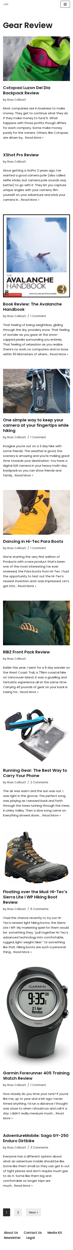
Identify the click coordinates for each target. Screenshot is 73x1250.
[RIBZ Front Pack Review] (36, 623)
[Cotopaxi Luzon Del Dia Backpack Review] (36, 58)
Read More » (34, 137)
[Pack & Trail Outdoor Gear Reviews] (6, 4)
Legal (30, 1238)
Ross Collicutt (16, 100)
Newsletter (12, 1238)
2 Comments (39, 782)
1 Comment (38, 316)
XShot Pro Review (21, 155)
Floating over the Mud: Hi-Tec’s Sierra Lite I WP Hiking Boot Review (35, 897)
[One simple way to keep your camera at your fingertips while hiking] (36, 391)
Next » (33, 1212)
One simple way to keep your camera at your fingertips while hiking (36, 425)
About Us (11, 1233)
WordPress (51, 1246)
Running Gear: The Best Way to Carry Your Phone (35, 772)
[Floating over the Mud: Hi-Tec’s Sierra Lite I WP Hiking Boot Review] (36, 857)
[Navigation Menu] (65, 4)
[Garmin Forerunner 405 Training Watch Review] (36, 1016)
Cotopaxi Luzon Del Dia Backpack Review (26, 90)
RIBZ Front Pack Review (26, 652)
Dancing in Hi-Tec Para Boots (33, 541)
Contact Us (33, 1233)
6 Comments (39, 909)
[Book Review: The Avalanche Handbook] (36, 255)
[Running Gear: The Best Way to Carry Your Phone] (36, 735)
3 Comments (39, 1148)
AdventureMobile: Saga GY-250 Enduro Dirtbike (36, 1138)
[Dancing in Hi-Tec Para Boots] (36, 512)
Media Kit (54, 1233)
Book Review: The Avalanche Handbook (32, 306)
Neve (18, 1246)
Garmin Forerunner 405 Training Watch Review (36, 1075)
